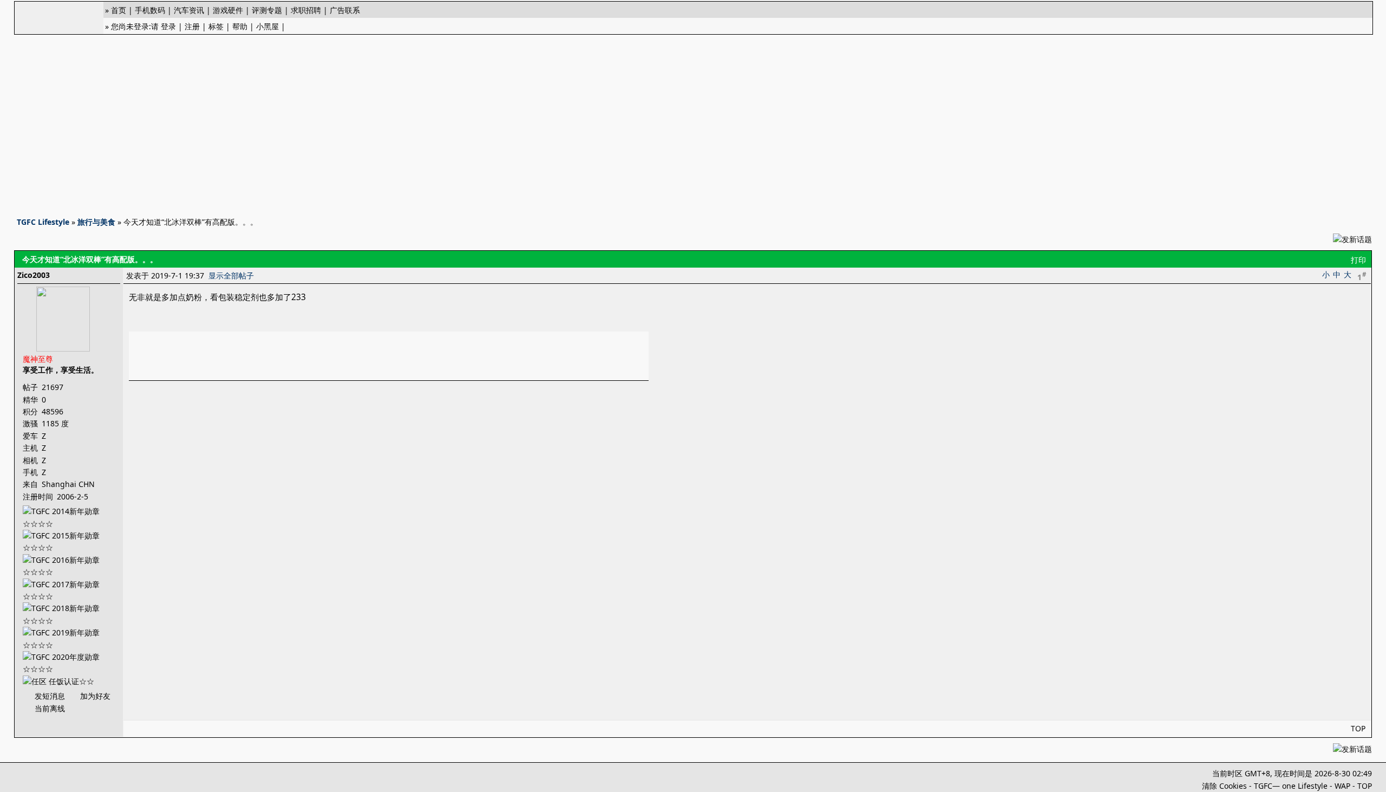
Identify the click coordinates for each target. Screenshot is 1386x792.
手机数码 (150, 10)
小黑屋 (267, 26)
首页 (118, 10)
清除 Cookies (1224, 786)
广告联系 (345, 10)
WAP (1342, 786)
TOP (1358, 728)
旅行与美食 (96, 222)
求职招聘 (306, 10)
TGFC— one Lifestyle (1291, 786)
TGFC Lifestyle (43, 222)
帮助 (239, 26)
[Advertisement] (693, 122)
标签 (216, 26)
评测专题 (267, 10)
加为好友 (95, 696)
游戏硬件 (228, 10)
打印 (1358, 260)
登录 (168, 26)
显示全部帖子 (231, 275)
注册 (192, 26)
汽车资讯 (189, 10)
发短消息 (50, 696)
